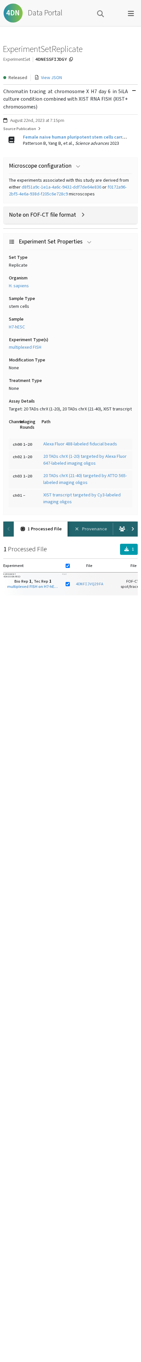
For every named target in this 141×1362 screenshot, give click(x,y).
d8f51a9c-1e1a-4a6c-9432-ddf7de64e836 (61, 187)
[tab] (41, 529)
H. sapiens (19, 286)
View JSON (51, 78)
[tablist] (70, 529)
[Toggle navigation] (131, 13)
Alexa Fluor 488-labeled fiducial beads (80, 444)
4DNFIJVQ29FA (89, 583)
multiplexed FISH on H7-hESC (32, 586)
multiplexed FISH (25, 347)
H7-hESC (17, 327)
